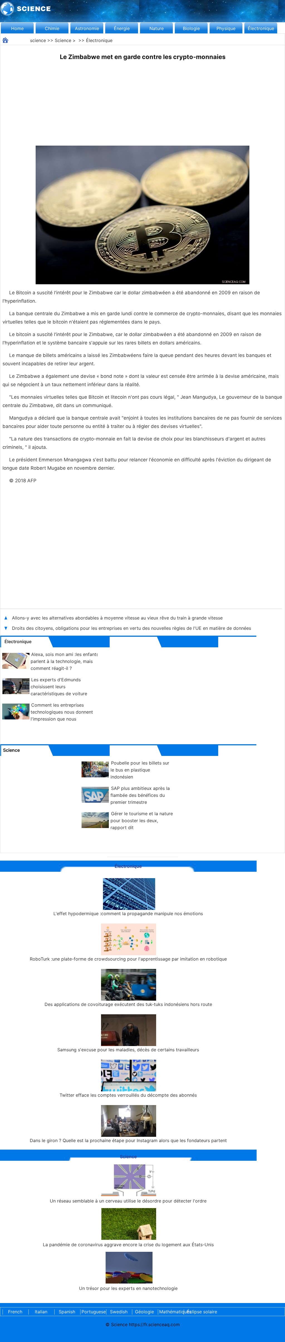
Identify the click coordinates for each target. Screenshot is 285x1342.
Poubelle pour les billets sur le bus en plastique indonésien (139, 770)
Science (63, 40)
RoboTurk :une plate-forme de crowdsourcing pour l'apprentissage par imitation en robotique (128, 959)
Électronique (261, 28)
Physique (226, 28)
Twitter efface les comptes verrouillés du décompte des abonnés (128, 1095)
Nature (156, 28)
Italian (41, 1311)
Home (17, 28)
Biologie (191, 28)
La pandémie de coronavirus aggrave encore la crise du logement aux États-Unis (128, 1244)
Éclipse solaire (202, 1311)
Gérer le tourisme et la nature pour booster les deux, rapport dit (141, 820)
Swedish (118, 1311)
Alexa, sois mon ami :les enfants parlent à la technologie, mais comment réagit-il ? (65, 661)
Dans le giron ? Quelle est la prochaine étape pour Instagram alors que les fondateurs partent (128, 1140)
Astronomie (87, 28)
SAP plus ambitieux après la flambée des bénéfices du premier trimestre (140, 795)
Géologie (144, 1311)
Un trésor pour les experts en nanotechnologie (128, 1288)
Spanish (67, 1311)
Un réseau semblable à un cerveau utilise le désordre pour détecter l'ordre (128, 1201)
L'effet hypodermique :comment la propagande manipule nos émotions (128, 913)
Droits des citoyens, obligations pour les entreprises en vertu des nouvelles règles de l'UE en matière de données (131, 628)
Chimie (52, 28)
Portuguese (93, 1311)
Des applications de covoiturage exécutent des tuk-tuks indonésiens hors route (128, 1004)
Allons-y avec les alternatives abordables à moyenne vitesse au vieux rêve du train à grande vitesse (117, 618)
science (38, 40)
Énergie (122, 28)
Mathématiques (170, 1311)
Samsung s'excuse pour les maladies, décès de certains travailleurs (128, 1049)
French (15, 1311)
